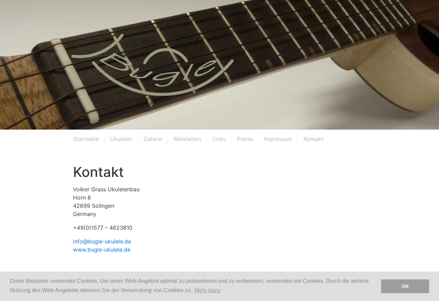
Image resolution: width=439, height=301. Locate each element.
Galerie (153, 138)
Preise (245, 138)
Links (219, 138)
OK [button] (405, 286)
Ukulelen (121, 138)
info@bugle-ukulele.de (102, 241)
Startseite (86, 138)
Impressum (278, 138)
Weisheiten (187, 138)
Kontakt (313, 138)
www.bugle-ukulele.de (101, 249)
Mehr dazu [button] (207, 290)
